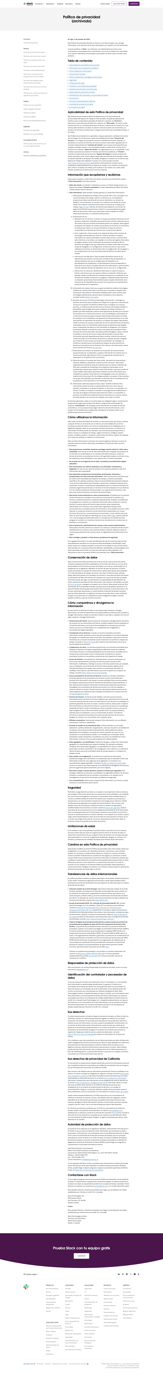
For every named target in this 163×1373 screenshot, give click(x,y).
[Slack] (28, 4)
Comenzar (134, 4)
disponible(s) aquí (101, 900)
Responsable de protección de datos (82, 92)
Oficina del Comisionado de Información (89, 1170)
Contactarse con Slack (77, 107)
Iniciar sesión (105, 4)
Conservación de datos (77, 74)
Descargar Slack (28, 1364)
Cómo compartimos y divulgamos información (85, 77)
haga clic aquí (84, 207)
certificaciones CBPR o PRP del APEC (88, 954)
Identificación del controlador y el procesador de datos (88, 95)
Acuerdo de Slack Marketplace (34, 70)
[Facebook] (127, 1274)
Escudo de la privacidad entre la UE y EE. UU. (94, 908)
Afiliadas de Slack (29, 113)
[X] (131, 1274)
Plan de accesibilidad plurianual (34, 121)
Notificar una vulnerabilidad (33, 134)
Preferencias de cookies (59, 1364)
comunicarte (93, 956)
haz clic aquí (97, 348)
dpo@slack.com (82, 970)
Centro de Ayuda (89, 642)
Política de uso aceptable (32, 105)
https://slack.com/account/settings (94, 673)
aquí (107, 947)
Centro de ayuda (75, 584)
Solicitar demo (119, 4)
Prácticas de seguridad (31, 130)
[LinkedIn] (119, 1274)
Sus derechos (74, 98)
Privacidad (40, 1364)
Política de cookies (91, 297)
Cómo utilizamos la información (80, 71)
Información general (30, 43)
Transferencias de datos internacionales (83, 89)
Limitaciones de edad (76, 83)
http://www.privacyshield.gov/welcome (100, 919)
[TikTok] (139, 1274)
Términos (48, 1364)
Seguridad (73, 80)
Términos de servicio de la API (34, 66)
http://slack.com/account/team (79, 163)
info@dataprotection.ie (90, 1160)
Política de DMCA (29, 117)
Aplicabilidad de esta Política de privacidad (84, 65)
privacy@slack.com (116, 1110)
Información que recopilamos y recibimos (84, 68)
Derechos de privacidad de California (82, 101)
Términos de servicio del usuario (34, 56)
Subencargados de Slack (32, 109)
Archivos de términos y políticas (34, 156)
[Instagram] (123, 1274)
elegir (113, 516)
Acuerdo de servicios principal (34, 52)
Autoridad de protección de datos (81, 104)
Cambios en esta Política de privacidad (82, 86)
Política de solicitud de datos (112, 763)
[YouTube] (135, 1274)
